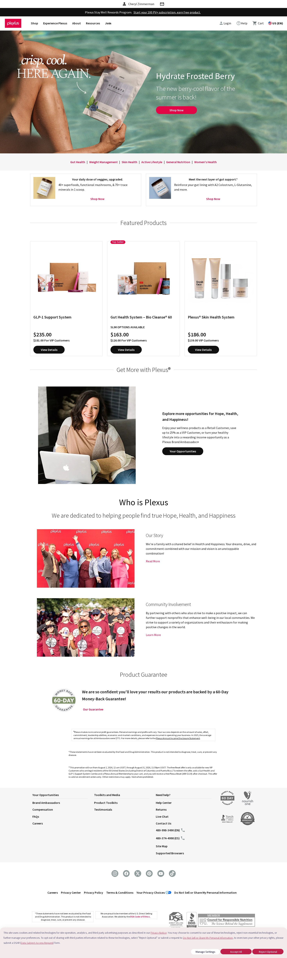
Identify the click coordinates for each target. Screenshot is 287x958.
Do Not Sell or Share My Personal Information (205, 892)
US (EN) (277, 23)
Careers (37, 823)
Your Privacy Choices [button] (150, 892)
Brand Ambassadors (46, 803)
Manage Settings (205, 952)
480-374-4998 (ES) (168, 838)
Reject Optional (268, 952)
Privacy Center (71, 892)
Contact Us (163, 823)
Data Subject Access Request (37, 943)
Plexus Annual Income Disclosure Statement (178, 738)
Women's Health (205, 162)
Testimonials (103, 809)
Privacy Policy (93, 892)
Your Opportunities (183, 451)
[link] (242, 23)
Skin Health (129, 162)
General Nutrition (178, 162)
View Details (49, 350)
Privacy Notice (159, 932)
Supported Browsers (170, 853)
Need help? (163, 795)
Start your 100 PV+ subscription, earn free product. (167, 12)
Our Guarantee (93, 709)
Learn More (153, 635)
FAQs (35, 816)
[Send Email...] (162, 4)
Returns (161, 809)
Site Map (162, 846)
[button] (63, 796)
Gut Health (77, 162)
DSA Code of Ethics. (140, 916)
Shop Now (176, 110)
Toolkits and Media (107, 795)
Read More (153, 561)
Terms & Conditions (119, 892)
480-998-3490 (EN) (168, 830)
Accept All (236, 952)
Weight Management (103, 162)
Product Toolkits (106, 803)
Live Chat (162, 816)
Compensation (42, 809)
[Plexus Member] (226, 921)
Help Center (164, 803)
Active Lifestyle (151, 162)
